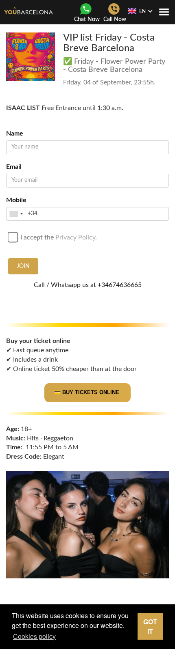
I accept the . (58, 237)
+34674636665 (120, 285)
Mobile (16, 200)
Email (14, 167)
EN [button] (142, 11)
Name (14, 133)
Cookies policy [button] (34, 636)
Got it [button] (150, 626)
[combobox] (16, 213)
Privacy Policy (75, 237)
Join (23, 266)
